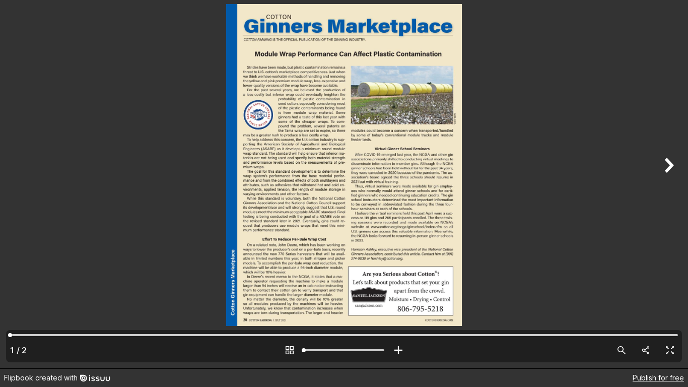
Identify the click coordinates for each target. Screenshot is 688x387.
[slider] (344, 350)
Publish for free (658, 377)
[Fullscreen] (670, 350)
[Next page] (668, 184)
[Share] (646, 350)
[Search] (621, 350)
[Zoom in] (398, 350)
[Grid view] (290, 350)
